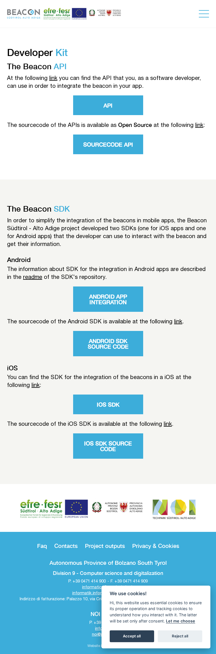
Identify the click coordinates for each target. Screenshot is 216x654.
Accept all (132, 636)
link (53, 78)
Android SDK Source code (108, 343)
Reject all (180, 636)
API (108, 105)
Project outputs (105, 545)
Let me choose (180, 621)
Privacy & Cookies (155, 545)
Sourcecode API (108, 144)
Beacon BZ (23, 14)
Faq (42, 545)
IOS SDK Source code (108, 446)
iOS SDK (108, 404)
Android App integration (108, 299)
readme (32, 277)
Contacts (66, 545)
